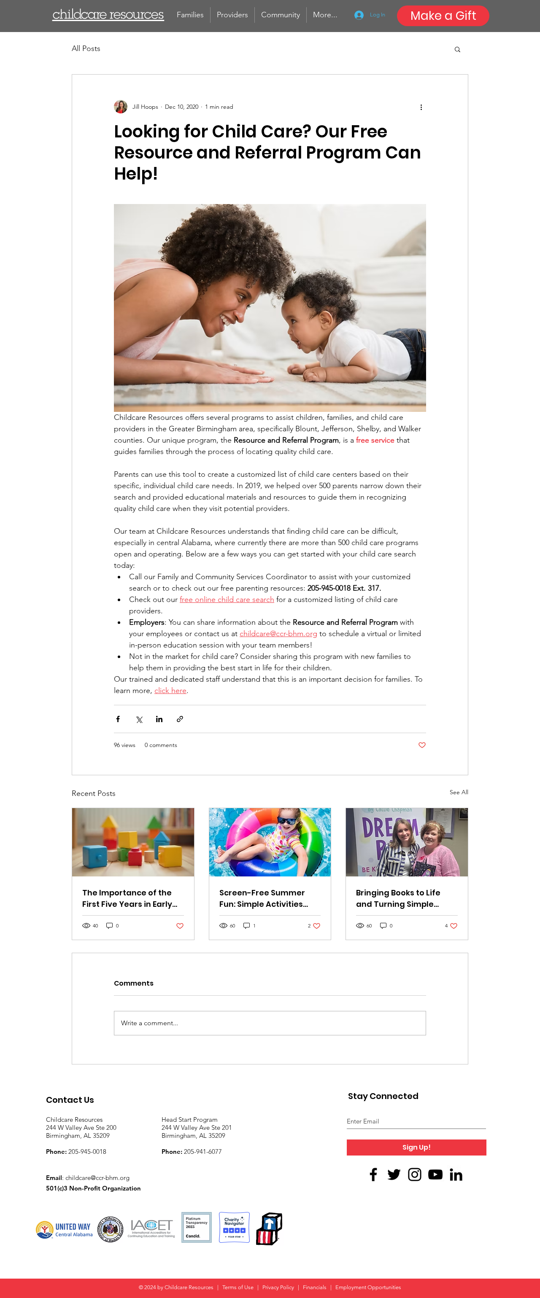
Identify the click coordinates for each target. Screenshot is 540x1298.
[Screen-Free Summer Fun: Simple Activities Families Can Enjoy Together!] (270, 842)
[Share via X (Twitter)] (139, 719)
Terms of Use (238, 1287)
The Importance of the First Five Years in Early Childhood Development (130, 898)
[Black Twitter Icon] (394, 1174)
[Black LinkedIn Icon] (456, 1174)
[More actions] (421, 107)
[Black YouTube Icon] (435, 1174)
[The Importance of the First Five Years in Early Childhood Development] (133, 842)
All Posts (86, 48)
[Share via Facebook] (118, 719)
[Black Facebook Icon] (373, 1174)
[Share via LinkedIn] (159, 719)
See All (459, 792)
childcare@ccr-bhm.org (97, 1178)
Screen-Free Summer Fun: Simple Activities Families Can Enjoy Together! (262, 898)
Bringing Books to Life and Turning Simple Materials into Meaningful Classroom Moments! (401, 898)
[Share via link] (180, 719)
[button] (458, 49)
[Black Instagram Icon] (415, 1174)
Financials (315, 1287)
